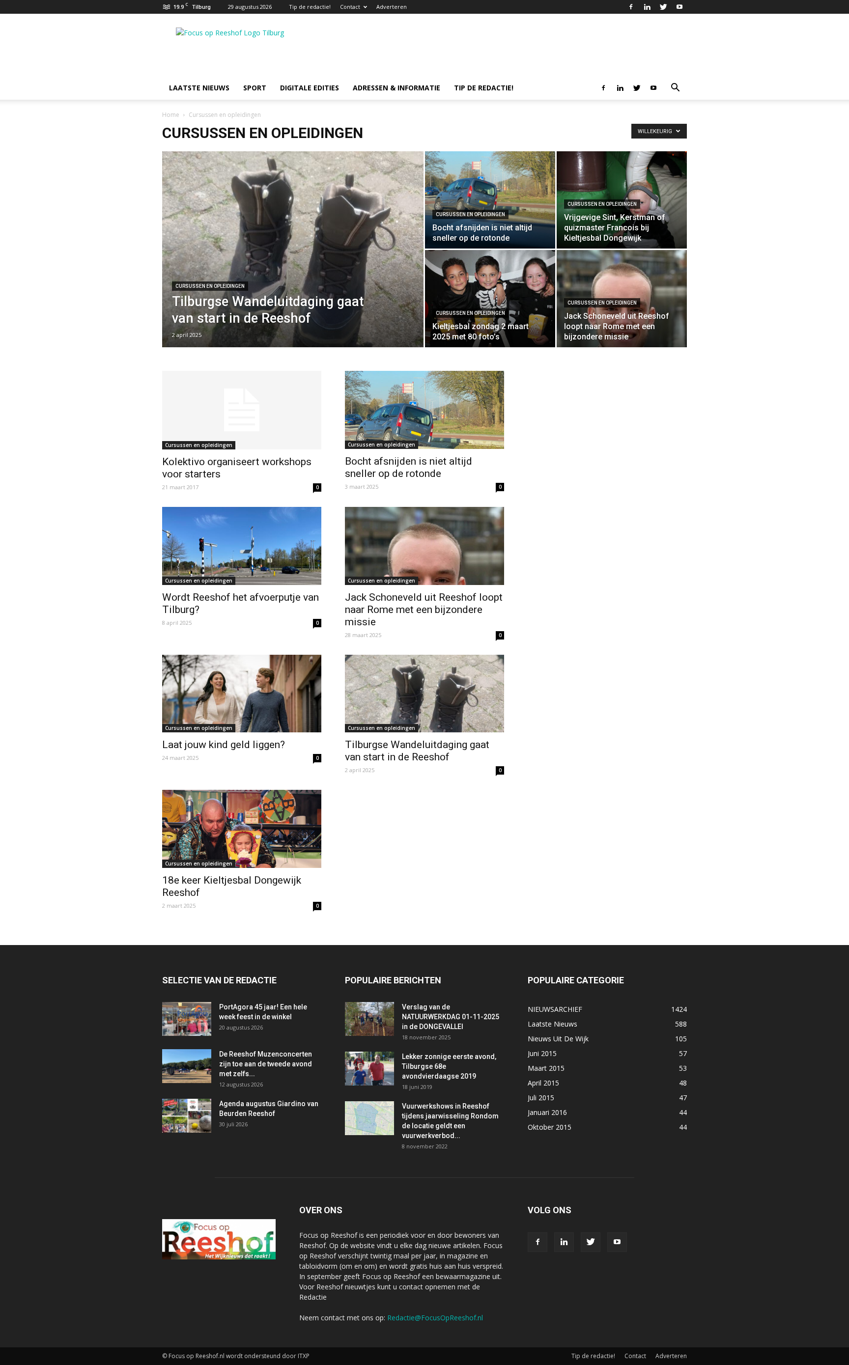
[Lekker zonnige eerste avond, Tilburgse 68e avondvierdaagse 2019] (369, 1069)
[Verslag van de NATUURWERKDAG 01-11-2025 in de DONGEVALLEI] (369, 1019)
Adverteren (391, 6)
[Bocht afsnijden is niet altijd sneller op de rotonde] (490, 200)
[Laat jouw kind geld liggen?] (241, 694)
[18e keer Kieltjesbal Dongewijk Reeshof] (241, 829)
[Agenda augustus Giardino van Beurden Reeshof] (186, 1116)
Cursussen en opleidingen (210, 286)
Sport (254, 87)
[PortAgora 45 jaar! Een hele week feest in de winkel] (186, 1019)
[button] (675, 88)
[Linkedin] (647, 7)
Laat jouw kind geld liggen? (223, 745)
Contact (350, 6)
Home (170, 115)
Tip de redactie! (310, 6)
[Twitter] (663, 7)
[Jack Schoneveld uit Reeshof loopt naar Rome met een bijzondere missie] (424, 546)
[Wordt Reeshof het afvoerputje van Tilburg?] (241, 546)
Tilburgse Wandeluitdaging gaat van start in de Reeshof (417, 751)
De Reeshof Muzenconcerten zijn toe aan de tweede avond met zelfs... (265, 1064)
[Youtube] (679, 7)
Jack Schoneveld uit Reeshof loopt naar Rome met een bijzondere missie (424, 609)
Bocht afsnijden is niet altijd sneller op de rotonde (408, 467)
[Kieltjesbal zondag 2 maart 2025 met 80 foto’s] (490, 298)
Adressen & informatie (396, 87)
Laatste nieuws (199, 87)
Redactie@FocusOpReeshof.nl (435, 1317)
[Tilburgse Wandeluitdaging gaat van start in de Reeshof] (293, 264)
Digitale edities (309, 87)
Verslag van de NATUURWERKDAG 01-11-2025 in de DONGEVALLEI (450, 1017)
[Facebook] (630, 7)
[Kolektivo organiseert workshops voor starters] (241, 410)
